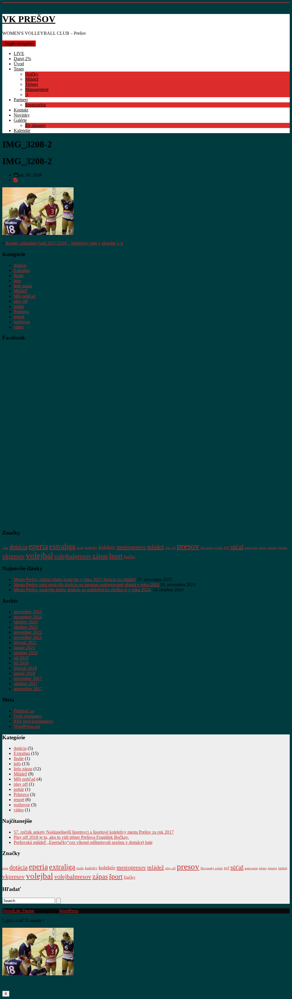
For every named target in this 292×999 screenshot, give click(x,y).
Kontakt (21, 109)
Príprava (21, 311)
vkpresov (13, 556)
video (19, 326)
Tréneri (31, 84)
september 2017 (28, 688)
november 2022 (28, 632)
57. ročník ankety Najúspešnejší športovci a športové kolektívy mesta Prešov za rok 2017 (94, 832)
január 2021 (24, 647)
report (19, 316)
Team (19, 68)
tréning (272, 547)
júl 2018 (21, 663)
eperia (38, 546)
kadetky (91, 547)
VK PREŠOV (28, 19)
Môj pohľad (24, 296)
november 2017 (28, 678)
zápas (100, 556)
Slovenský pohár (211, 547)
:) (26, 94)
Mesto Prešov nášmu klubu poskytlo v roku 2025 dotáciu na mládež (75, 579)
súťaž (237, 546)
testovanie (251, 547)
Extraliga (22, 270)
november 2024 (28, 616)
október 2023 (26, 627)
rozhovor (22, 321)
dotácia (20, 265)
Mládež (31, 79)
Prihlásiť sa (24, 710)
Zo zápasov (35, 125)
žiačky (129, 556)
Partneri (21, 99)
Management (36, 89)
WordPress (68, 910)
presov (188, 546)
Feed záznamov (28, 716)
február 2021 (25, 642)
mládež (155, 547)
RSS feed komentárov (33, 721)
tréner (263, 547)
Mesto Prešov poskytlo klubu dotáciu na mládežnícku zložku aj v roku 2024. (82, 589)
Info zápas (23, 285)
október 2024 (26, 622)
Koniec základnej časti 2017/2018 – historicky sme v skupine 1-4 (64, 243)
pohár (19, 306)
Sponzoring (35, 104)
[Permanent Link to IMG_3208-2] (16, 180)
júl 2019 (21, 657)
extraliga (62, 546)
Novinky (22, 115)
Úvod (19, 63)
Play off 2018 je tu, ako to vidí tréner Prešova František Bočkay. (71, 837)
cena (5, 547)
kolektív (107, 547)
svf (226, 547)
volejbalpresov (72, 556)
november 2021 (28, 637)
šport (116, 556)
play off (21, 301)
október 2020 (26, 652)
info (17, 280)
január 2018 (24, 673)
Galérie (20, 120)
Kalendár (22, 130)
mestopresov (131, 547)
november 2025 (28, 611)
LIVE (19, 53)
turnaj (282, 547)
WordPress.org (27, 726)
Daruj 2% (22, 58)
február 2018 (25, 668)
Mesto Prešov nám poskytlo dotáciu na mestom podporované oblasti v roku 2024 (86, 584)
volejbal (39, 555)
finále (19, 275)
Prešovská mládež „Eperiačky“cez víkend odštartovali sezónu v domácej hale (83, 842)
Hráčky (31, 74)
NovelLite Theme (18, 910)
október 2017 (26, 683)
